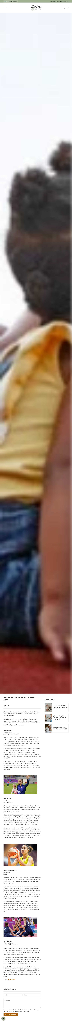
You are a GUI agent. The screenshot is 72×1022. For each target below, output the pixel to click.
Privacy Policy (26, 1009)
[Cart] (67, 7)
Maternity (11, 979)
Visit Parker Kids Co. (11, 1)
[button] (7, 7)
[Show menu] (4, 7)
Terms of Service (34, 1009)
